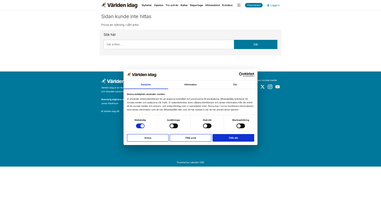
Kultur (184, 5)
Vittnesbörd (212, 5)
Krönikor (227, 5)
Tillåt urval (190, 138)
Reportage (196, 5)
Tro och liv (171, 5)
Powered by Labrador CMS (190, 162)
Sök (255, 44)
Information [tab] (190, 84)
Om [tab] (235, 84)
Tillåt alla (233, 138)
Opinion (158, 5)
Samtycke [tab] (146, 84)
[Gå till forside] (119, 5)
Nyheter (147, 5)
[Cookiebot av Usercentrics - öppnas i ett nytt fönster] (241, 74)
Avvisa (147, 138)
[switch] (174, 125)
